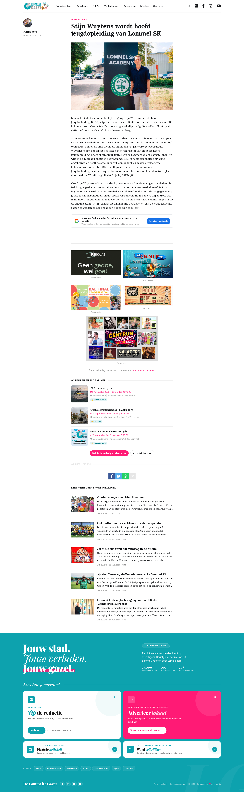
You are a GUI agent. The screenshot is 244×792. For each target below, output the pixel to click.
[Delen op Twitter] (118, 476)
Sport (116, 768)
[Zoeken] (189, 6)
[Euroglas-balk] (96, 262)
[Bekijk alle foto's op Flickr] (196, 6)
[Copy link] (132, 476)
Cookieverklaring (177, 784)
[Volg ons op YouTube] (219, 6)
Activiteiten (82, 6)
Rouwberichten (64, 6)
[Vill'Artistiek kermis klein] (148, 295)
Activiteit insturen (142, 453)
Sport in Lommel (79, 19)
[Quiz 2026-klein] (148, 264)
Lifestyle (144, 6)
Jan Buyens (30, 31)
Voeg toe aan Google (158, 221)
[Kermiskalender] (122, 338)
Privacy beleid (160, 784)
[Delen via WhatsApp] (125, 476)
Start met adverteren (143, 370)
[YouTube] (74, 784)
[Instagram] (68, 784)
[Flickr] (80, 784)
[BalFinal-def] (96, 297)
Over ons (158, 6)
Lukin (218, 784)
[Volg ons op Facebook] (203, 6)
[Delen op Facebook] (111, 476)
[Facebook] (62, 784)
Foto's (95, 6)
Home (38, 768)
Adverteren (130, 6)
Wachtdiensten (111, 6)
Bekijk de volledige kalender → (109, 453)
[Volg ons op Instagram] (210, 6)
